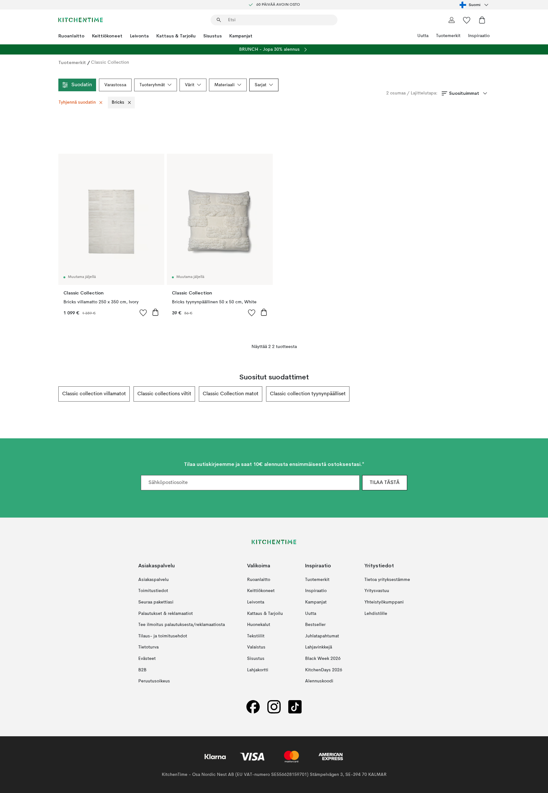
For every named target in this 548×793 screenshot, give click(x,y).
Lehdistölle (375, 613)
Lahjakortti (257, 670)
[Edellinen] (58, 394)
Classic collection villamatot (94, 393)
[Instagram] (274, 707)
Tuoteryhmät (152, 85)
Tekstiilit (255, 636)
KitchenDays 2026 (323, 670)
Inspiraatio (479, 36)
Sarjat (260, 85)
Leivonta (139, 36)
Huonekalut (258, 624)
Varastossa (115, 85)
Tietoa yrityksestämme (387, 579)
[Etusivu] (80, 20)
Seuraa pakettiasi (155, 602)
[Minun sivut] (451, 20)
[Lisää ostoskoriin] (155, 312)
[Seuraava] (489, 394)
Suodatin (81, 84)
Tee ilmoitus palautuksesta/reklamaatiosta (181, 624)
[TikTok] (294, 707)
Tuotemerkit (448, 36)
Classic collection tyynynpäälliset (308, 393)
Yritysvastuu (376, 591)
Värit (189, 85)
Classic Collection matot (230, 393)
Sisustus (212, 36)
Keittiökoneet (107, 36)
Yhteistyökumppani (384, 602)
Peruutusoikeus (154, 681)
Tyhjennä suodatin (77, 102)
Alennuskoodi (319, 681)
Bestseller (315, 624)
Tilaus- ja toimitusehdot (162, 636)
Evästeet (147, 658)
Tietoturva (148, 647)
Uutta (422, 36)
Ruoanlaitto (71, 36)
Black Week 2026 (323, 658)
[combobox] (475, 5)
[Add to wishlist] (143, 312)
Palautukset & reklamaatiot (165, 613)
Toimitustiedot (153, 591)
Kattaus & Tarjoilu (176, 36)
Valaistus (256, 647)
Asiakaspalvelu (153, 579)
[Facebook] (253, 707)
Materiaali (224, 85)
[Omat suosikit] (466, 20)
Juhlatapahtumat (322, 636)
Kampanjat (240, 36)
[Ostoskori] (482, 20)
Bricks (118, 102)
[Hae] (218, 20)
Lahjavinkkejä (318, 647)
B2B (142, 670)
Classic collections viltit (164, 393)
